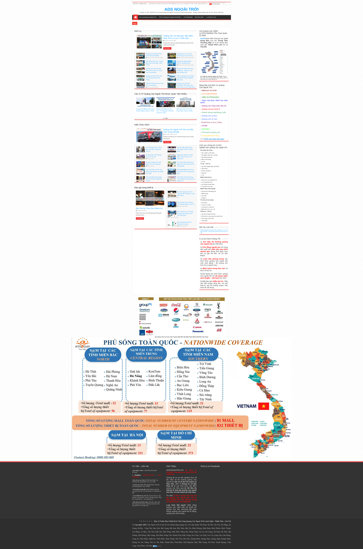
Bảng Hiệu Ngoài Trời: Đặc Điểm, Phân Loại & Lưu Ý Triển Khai (185, 156)
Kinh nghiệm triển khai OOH (170, 134)
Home (135, 17)
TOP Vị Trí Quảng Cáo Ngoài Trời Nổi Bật (170, 17)
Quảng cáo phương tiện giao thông (155, 57)
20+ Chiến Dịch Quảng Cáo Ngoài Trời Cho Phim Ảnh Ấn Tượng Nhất (185, 164)
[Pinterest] (143, 521)
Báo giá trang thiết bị (143, 187)
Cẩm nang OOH (150, 158)
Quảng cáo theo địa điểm (170, 40)
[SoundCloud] (149, 521)
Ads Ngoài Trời (153, 525)
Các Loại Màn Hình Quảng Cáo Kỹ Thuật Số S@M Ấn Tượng (154, 179)
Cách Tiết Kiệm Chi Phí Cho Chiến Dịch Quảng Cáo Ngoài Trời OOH (154, 171)
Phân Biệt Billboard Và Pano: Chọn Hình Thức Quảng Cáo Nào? (185, 171)
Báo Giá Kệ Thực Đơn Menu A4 (149, 208)
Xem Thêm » (167, 48)
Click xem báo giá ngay (214, 139)
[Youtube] (147, 521)
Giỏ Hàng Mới (189, 17)
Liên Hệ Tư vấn (212, 17)
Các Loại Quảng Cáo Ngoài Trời (147, 17)
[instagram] (151, 521)
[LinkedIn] (145, 521)
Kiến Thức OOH (199, 17)
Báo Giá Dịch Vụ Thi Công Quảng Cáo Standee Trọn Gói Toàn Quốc (185, 213)
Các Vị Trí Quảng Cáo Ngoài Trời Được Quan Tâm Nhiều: (160, 94)
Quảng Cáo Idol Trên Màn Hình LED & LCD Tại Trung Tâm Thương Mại (154, 70)
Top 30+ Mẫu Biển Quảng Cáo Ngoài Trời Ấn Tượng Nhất (184, 149)
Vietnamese (216, 4)
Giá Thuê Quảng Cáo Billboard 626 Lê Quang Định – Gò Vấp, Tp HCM (182, 110)
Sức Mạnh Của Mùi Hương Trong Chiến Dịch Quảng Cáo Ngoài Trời (186, 179)
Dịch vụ (137, 31)
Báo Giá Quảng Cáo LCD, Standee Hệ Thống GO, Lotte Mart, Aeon (186, 193)
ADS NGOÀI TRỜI (181, 9)
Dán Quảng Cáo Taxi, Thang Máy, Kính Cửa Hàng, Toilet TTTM (154, 63)
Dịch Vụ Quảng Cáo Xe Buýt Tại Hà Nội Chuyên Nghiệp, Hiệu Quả (185, 77)
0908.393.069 (148, 475)
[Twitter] (141, 521)
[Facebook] (139, 521)
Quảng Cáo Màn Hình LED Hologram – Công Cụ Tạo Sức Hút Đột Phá (185, 70)
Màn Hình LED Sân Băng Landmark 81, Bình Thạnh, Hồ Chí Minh (144, 110)
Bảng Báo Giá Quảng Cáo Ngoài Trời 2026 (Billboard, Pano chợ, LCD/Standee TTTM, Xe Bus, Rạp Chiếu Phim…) (178, 3)
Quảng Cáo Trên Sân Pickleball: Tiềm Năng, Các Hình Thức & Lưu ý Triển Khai (186, 85)
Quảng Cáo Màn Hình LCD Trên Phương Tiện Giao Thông (154, 77)
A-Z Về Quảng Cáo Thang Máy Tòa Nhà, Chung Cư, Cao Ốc (153, 149)
